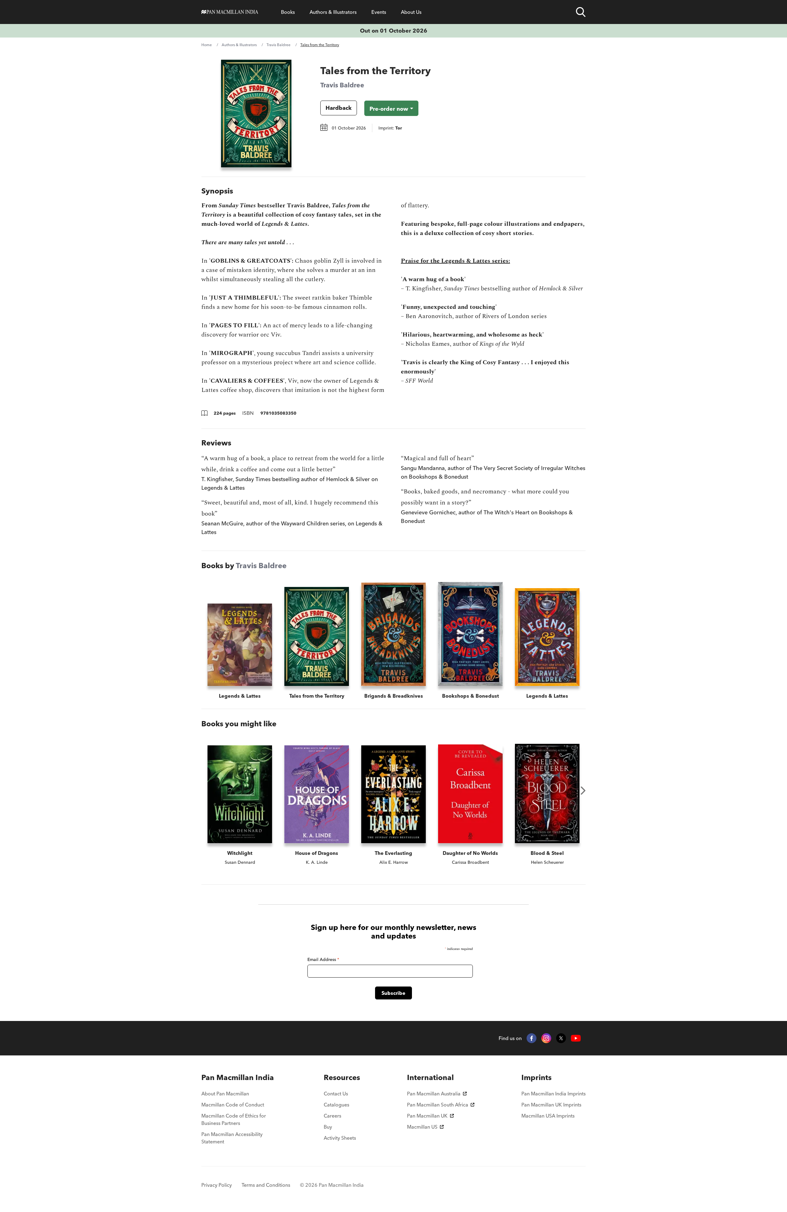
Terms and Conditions (266, 1185)
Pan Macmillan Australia (434, 1093)
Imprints (536, 1077)
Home (206, 44)
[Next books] (583, 790)
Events (378, 12)
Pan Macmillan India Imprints (553, 1093)
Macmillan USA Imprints (548, 1116)
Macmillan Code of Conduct (232, 1105)
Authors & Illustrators (333, 12)
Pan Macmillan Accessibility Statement (232, 1138)
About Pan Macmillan (225, 1093)
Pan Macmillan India (237, 1077)
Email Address (323, 959)
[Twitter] (561, 1038)
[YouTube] (576, 1038)
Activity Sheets (340, 1138)
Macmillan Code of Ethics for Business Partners (233, 1119)
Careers (332, 1116)
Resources (342, 1077)
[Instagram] (546, 1038)
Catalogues (336, 1105)
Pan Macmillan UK (427, 1116)
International (430, 1077)
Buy (328, 1127)
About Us (411, 12)
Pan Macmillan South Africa (437, 1105)
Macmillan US (422, 1127)
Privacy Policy (216, 1185)
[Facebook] (531, 1038)
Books (288, 12)
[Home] (229, 12)
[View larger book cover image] (256, 113)
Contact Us (336, 1093)
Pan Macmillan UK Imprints (551, 1105)
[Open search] (581, 12)
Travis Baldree (279, 44)
